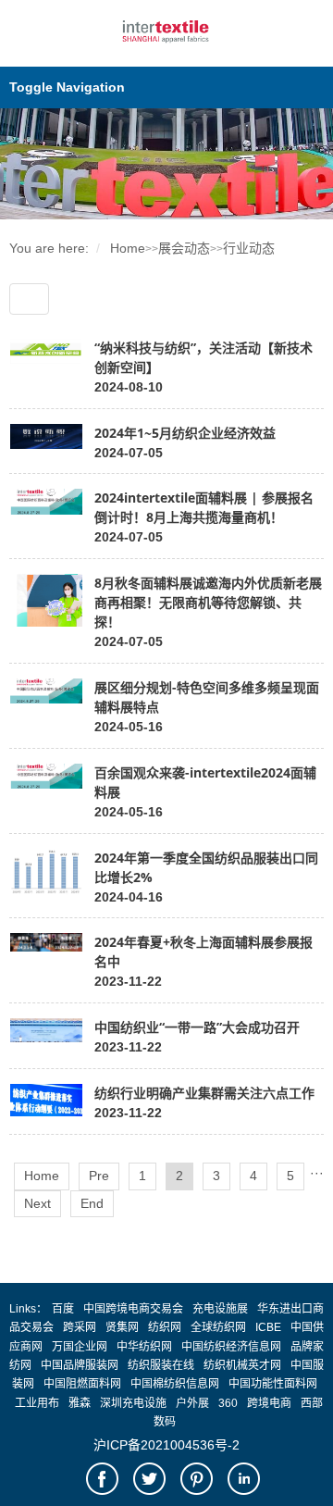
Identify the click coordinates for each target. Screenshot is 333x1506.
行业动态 (249, 248)
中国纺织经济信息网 (231, 1346)
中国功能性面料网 (272, 1383)
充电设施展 (220, 1308)
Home (127, 248)
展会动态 (184, 248)
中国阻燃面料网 (82, 1383)
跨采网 (79, 1327)
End (92, 1203)
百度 (63, 1308)
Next (37, 1203)
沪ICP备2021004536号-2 (166, 1445)
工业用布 (37, 1403)
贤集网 (122, 1327)
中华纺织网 (144, 1346)
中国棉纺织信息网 (174, 1383)
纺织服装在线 (161, 1365)
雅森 (79, 1403)
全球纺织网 (218, 1327)
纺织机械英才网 (242, 1365)
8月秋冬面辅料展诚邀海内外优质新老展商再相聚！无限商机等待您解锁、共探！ (208, 602)
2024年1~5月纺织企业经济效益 (185, 433)
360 (228, 1403)
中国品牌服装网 (79, 1365)
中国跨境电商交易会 (133, 1308)
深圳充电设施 (133, 1403)
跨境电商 (269, 1403)
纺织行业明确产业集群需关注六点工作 (204, 1092)
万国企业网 (79, 1346)
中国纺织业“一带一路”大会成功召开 (197, 1027)
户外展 (192, 1403)
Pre (99, 1175)
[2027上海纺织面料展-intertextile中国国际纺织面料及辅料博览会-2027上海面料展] (167, 43)
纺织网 (164, 1327)
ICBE (268, 1327)
